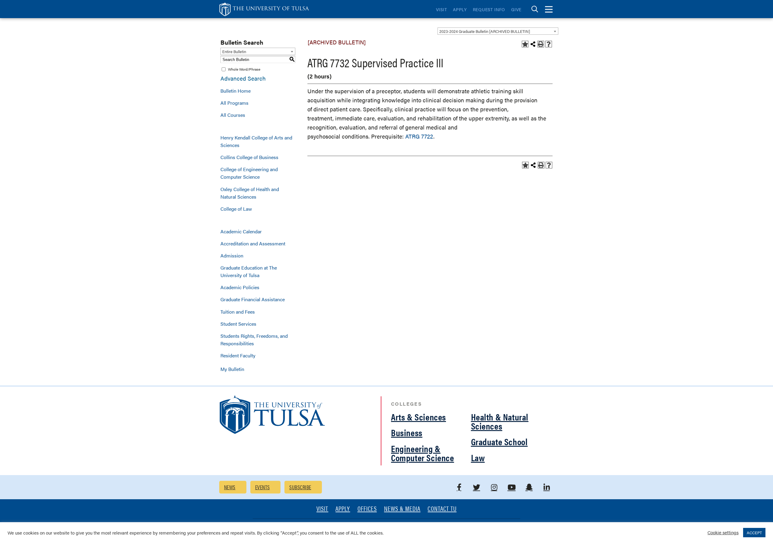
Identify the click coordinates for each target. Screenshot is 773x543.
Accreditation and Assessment (252, 243)
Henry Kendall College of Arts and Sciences (256, 141)
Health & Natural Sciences (500, 421)
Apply (460, 9)
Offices (367, 509)
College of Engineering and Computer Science (249, 173)
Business (406, 432)
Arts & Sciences (418, 416)
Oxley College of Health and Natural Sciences (249, 193)
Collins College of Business (249, 157)
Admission (231, 255)
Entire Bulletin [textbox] (234, 51)
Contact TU (442, 509)
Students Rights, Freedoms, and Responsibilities (254, 339)
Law (478, 457)
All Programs (234, 102)
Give (516, 9)
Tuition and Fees (237, 311)
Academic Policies (239, 287)
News (230, 487)
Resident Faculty (237, 355)
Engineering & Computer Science (422, 453)
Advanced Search (243, 78)
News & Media (402, 509)
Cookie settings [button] (723, 532)
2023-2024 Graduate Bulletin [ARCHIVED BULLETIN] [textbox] (484, 31)
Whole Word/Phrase (244, 69)
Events (262, 487)
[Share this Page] (533, 44)
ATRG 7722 (419, 136)
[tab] (534, 9)
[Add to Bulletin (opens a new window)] (525, 44)
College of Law (236, 208)
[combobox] (498, 31)
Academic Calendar (241, 231)
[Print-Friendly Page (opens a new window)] (540, 44)
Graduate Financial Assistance (252, 299)
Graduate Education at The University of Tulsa (248, 271)
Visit (441, 9)
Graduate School (499, 441)
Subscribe (300, 487)
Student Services (238, 323)
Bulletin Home (235, 90)
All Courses (232, 114)
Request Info (489, 9)
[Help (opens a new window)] (548, 44)
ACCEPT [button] (754, 532)
